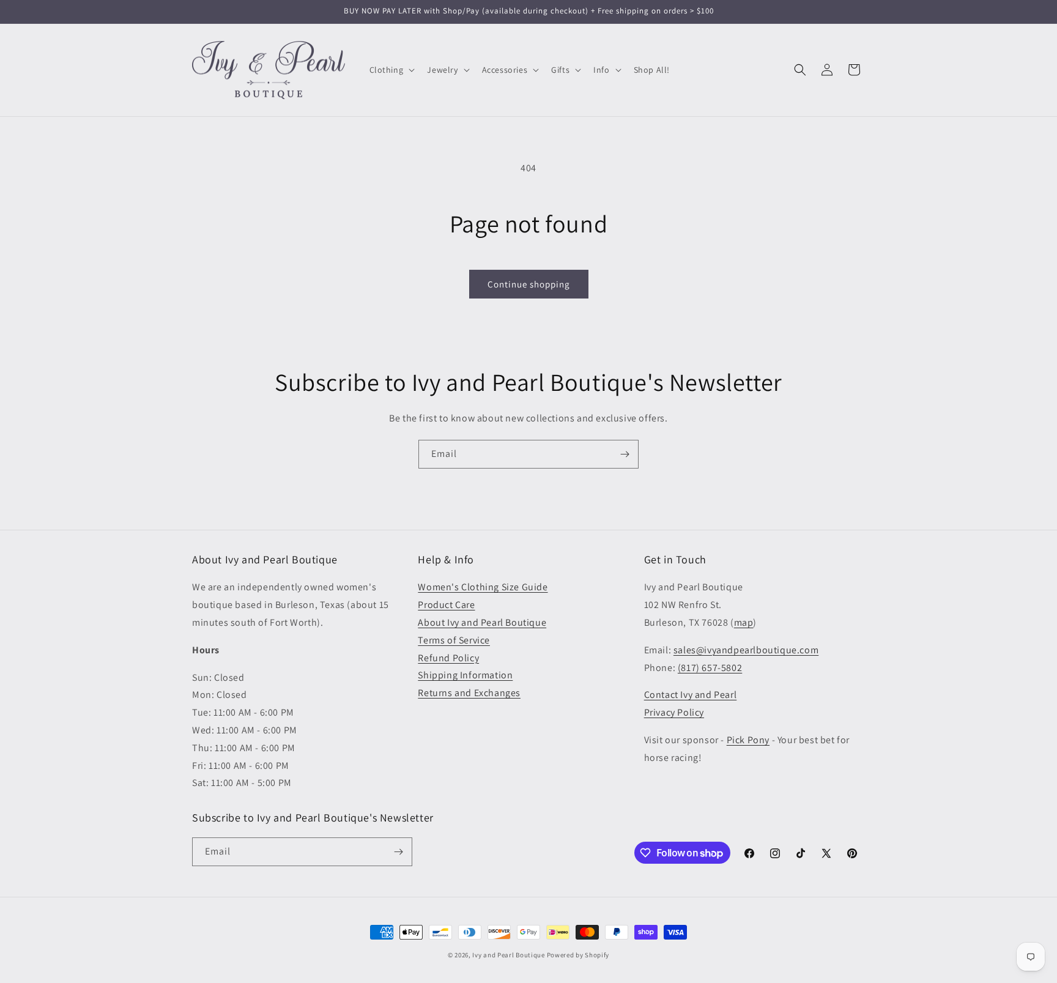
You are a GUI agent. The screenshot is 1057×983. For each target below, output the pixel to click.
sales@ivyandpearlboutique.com (745, 650)
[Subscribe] (624, 454)
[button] (391, 70)
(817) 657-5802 (710, 667)
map (744, 622)
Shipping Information (465, 675)
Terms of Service (454, 640)
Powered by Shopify (578, 955)
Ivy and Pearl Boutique (508, 955)
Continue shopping (529, 284)
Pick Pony (748, 739)
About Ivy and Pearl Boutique (482, 622)
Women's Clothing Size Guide (482, 587)
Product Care (446, 604)
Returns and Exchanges (469, 692)
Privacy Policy (674, 712)
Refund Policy (448, 657)
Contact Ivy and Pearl (690, 694)
